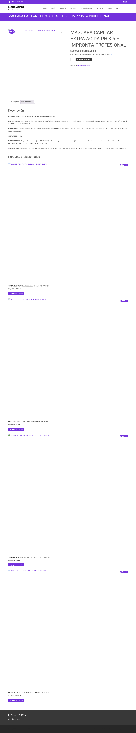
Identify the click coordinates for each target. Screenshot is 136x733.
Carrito (118, 8)
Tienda (53, 8)
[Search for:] (126, 8)
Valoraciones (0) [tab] (27, 102)
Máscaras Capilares (83, 65)
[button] (62, 32)
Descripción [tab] (15, 102)
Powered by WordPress (101, 729)
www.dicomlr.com (14, 719)
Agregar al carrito (83, 59)
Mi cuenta (100, 8)
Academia (63, 8)
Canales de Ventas (86, 8)
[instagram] (126, 2)
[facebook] (124, 2)
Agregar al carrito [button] (16, 293)
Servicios (73, 8)
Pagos (110, 8)
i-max (114, 729)
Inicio (45, 8)
